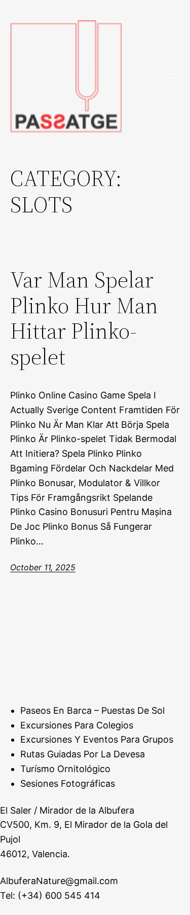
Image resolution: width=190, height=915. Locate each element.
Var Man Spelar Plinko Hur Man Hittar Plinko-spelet (84, 318)
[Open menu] (174, 76)
